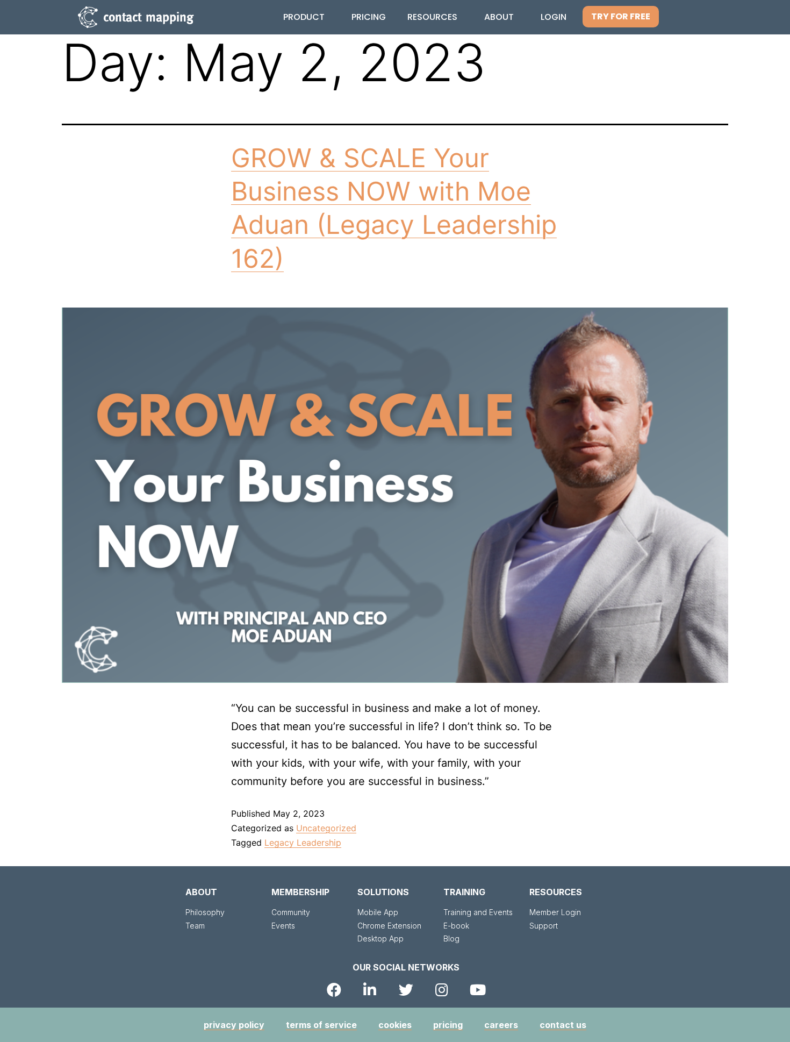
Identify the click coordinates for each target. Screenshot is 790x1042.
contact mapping (148, 17)
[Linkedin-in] (370, 989)
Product (304, 17)
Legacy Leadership (302, 842)
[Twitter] (406, 989)
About (499, 17)
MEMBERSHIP (300, 892)
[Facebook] (334, 989)
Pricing (368, 17)
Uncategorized (326, 828)
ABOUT (201, 892)
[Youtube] (478, 989)
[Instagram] (442, 989)
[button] (621, 16)
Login (553, 17)
